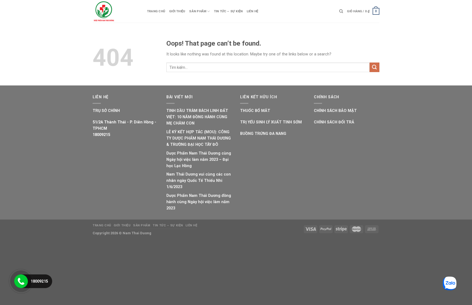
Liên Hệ (252, 11)
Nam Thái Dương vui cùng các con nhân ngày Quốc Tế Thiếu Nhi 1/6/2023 (198, 180)
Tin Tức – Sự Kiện (228, 11)
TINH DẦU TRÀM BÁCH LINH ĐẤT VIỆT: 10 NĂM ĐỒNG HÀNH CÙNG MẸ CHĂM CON (197, 117)
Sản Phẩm (197, 11)
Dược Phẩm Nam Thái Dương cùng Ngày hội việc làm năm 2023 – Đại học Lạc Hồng (198, 159)
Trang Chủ (156, 11)
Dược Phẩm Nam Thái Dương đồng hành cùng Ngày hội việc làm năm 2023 (198, 202)
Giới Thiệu (177, 11)
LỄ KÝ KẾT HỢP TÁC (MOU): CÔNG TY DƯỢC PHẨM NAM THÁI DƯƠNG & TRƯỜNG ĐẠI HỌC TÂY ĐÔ (198, 138)
